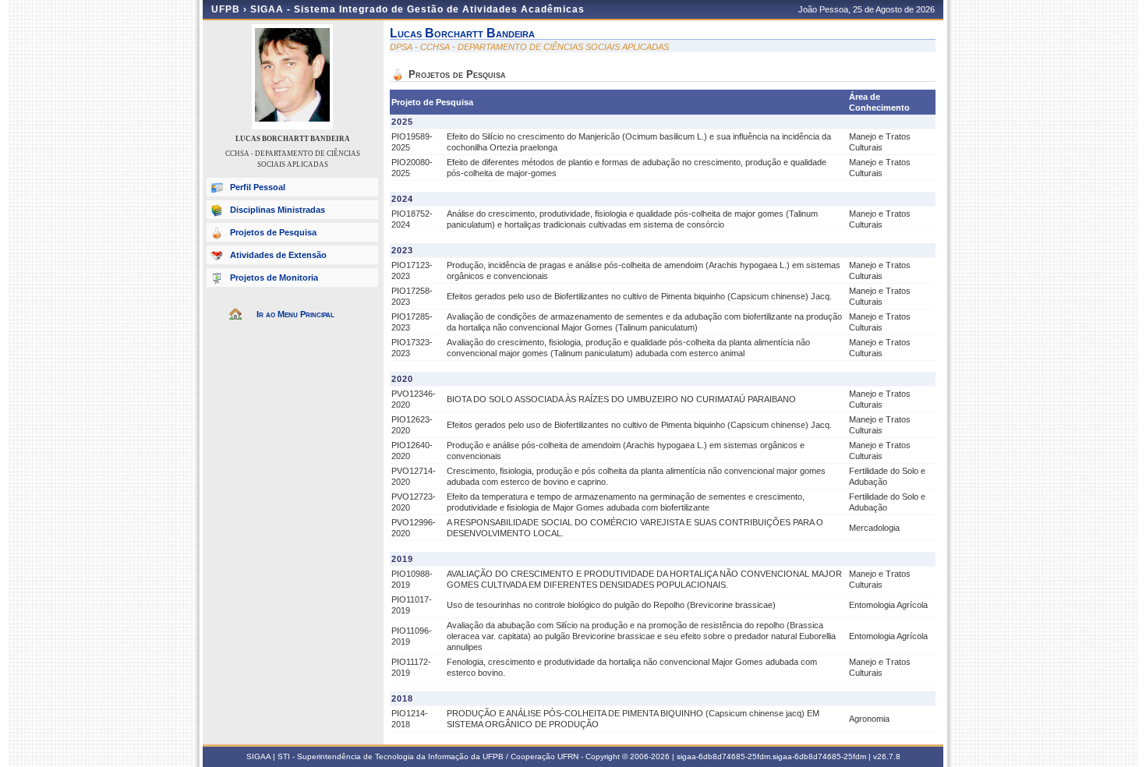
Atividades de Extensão (278, 255)
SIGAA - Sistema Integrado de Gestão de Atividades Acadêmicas (417, 9)
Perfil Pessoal (257, 187)
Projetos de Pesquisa (273, 232)
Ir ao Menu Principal (295, 314)
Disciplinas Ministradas (277, 209)
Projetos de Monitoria (274, 277)
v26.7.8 (886, 756)
